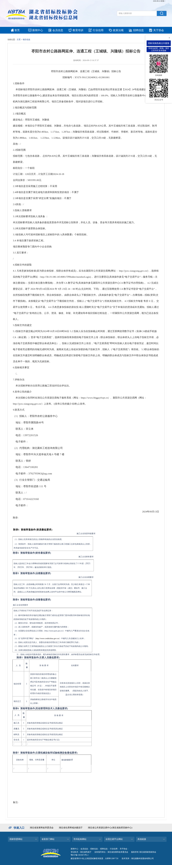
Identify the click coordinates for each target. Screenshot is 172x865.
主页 (19, 40)
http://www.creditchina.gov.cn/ (47, 638)
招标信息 (94, 849)
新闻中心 (37, 30)
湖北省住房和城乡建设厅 (71, 827)
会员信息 (57, 30)
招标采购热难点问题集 (158, 43)
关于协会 (158, 30)
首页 (17, 30)
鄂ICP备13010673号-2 (79, 855)
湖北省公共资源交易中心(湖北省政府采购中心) (110, 827)
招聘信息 (138, 30)
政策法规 (118, 30)
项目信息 (26, 40)
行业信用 (98, 30)
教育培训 (78, 30)
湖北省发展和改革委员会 (41, 827)
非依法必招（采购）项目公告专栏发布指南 (158, 49)
